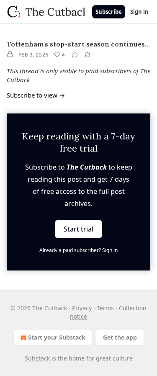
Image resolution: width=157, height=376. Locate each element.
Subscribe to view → (36, 95)
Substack (37, 358)
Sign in (139, 11)
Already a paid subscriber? (78, 250)
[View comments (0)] (74, 55)
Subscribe (108, 11)
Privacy (82, 308)
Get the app (120, 337)
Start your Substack (56, 337)
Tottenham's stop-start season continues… (78, 44)
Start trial (78, 229)
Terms (105, 308)
